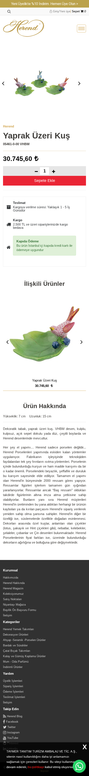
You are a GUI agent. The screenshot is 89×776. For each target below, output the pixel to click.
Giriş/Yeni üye (61, 11)
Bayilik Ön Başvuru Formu (19, 610)
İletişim (7, 615)
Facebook (11, 721)
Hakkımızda (10, 577)
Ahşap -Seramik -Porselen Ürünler (24, 640)
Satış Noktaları (12, 599)
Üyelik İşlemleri (12, 680)
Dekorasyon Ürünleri (15, 634)
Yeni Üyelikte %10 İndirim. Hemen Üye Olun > (44, 4)
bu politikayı (36, 767)
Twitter (11, 727)
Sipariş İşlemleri (13, 686)
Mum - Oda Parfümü (16, 661)
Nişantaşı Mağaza (14, 604)
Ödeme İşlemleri (13, 691)
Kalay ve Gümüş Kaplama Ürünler (24, 656)
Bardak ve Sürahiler (15, 645)
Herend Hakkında (14, 583)
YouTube (12, 737)
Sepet (79, 11)
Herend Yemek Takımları (18, 629)
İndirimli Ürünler (12, 667)
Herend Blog (14, 716)
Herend (8, 126)
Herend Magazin (13, 588)
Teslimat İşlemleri (14, 697)
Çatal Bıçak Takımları (16, 650)
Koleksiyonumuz (13, 593)
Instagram (13, 732)
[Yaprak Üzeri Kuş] (41, 83)
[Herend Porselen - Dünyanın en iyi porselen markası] (23, 28)
